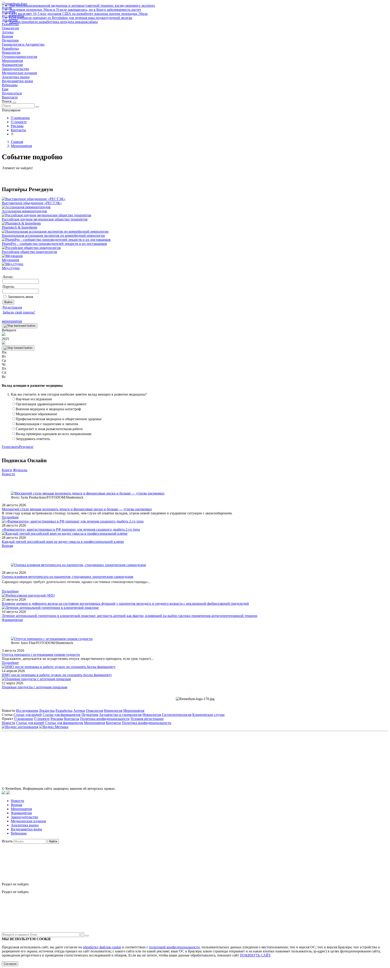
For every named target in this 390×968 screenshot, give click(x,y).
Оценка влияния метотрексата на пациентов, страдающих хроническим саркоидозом (67, 577)
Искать (7, 841)
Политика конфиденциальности (105, 719)
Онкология (10, 28)
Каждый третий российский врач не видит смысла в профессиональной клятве (63, 542)
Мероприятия (12, 61)
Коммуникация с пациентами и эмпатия (47, 424)
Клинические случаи (208, 715)
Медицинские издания (19, 73)
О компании (20, 118)
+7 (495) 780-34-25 (185, 753)
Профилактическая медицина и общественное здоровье (59, 419)
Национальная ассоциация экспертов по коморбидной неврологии (53, 235)
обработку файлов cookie (102, 947)
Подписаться (12, 93)
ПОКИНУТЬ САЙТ (255, 955)
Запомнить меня (20, 297)
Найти (53, 841)
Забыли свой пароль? (18, 312)
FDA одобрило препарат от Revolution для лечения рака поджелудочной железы (70, 18)
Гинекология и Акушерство (23, 44)
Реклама (17, 126)
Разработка (10, 48)
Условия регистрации (147, 719)
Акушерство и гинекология (120, 715)
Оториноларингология (19, 57)
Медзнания (10, 260)
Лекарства (47, 711)
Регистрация (12, 307)
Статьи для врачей (28, 715)
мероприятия (12, 321)
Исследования (27, 711)
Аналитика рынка (16, 77)
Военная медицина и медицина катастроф (48, 409)
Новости (8, 474)
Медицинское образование (36, 414)
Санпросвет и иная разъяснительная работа (49, 429)
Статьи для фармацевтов (62, 715)
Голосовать (10, 447)
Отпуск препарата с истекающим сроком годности (41, 654)
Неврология (11, 52)
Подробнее (10, 517)
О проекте (19, 122)
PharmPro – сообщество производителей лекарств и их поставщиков (54, 244)
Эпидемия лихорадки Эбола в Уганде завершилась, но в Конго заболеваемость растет (75, 10)
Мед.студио (11, 268)
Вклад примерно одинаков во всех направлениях (54, 434)
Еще (5, 89)
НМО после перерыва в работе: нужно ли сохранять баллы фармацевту (57, 675)
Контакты (18, 130)
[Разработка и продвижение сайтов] (3, 793)
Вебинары (10, 85)
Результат (26, 447)
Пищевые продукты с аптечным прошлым (34, 687)
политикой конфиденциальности (174, 947)
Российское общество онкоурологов (29, 252)
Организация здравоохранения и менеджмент (51, 404)
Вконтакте (10, 97)
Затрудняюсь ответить (33, 439)
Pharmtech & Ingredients (19, 227)
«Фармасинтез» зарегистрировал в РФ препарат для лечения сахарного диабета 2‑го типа (71, 529)
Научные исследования (34, 399)
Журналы (20, 470)
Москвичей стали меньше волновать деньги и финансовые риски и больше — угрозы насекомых (77, 509)
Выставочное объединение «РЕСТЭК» (32, 203)
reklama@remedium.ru (245, 753)
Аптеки (8, 32)
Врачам (7, 36)
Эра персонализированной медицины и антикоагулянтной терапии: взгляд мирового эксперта (82, 5)
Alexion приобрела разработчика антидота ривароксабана (53, 22)
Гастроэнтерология (176, 715)
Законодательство (15, 69)
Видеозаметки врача (17, 81)
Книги (7, 470)
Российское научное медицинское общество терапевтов (45, 219)
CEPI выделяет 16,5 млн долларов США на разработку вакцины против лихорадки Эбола (78, 14)
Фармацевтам (12, 65)
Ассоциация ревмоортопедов (24, 211)
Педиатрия (10, 40)
